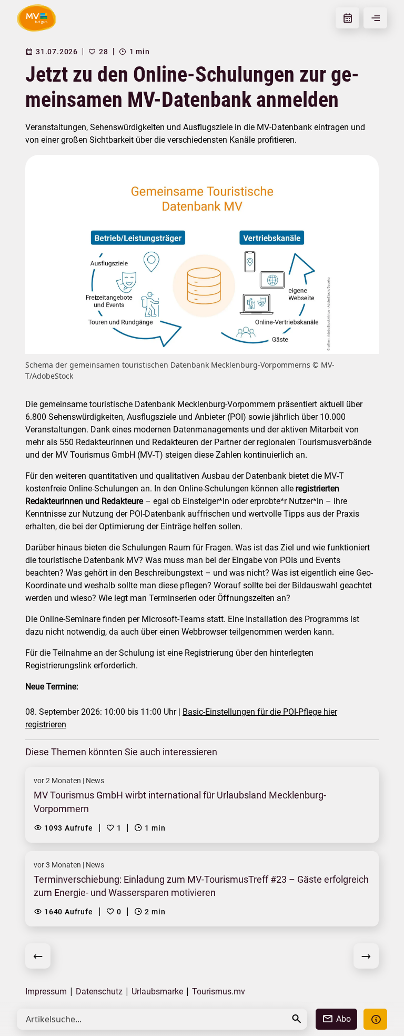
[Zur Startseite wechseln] (36, 18)
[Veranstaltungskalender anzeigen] (347, 17)
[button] (296, 1019)
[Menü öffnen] (375, 17)
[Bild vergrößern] (202, 254)
